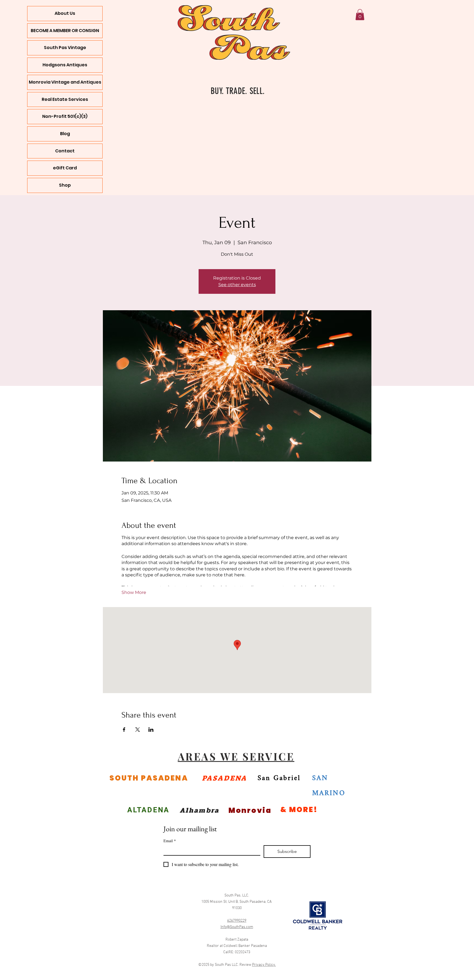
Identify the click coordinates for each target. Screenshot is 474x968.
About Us (65, 13)
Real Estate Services (65, 99)
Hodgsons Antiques (65, 65)
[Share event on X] (137, 729)
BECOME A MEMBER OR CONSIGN (65, 30)
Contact (65, 151)
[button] (360, 14)
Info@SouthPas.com (237, 927)
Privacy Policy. (264, 965)
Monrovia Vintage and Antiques (65, 82)
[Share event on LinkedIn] (151, 729)
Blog (65, 133)
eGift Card (65, 168)
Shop (65, 185)
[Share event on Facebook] (124, 729)
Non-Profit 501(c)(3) (65, 116)
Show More (134, 592)
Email (169, 840)
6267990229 (236, 920)
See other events (237, 284)
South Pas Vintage (65, 47)
